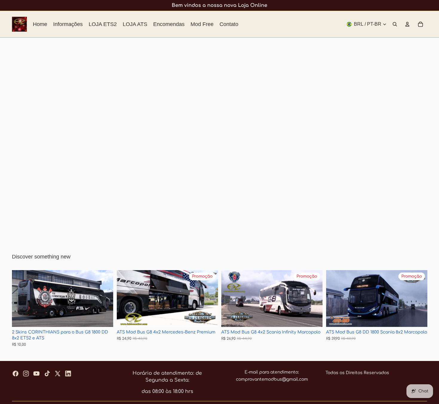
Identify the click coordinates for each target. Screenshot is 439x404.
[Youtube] (36, 373)
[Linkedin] (68, 373)
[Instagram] (26, 373)
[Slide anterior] (21, 298)
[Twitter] (57, 373)
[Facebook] (15, 373)
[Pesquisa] (394, 24)
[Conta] (407, 24)
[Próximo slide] (104, 298)
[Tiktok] (47, 373)
